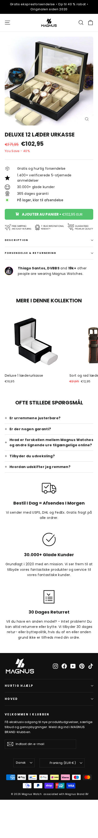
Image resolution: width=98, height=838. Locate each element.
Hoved (11, 699)
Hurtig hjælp (19, 686)
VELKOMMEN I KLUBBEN (27, 714)
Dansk (21, 762)
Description (16, 240)
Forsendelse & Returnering (31, 253)
